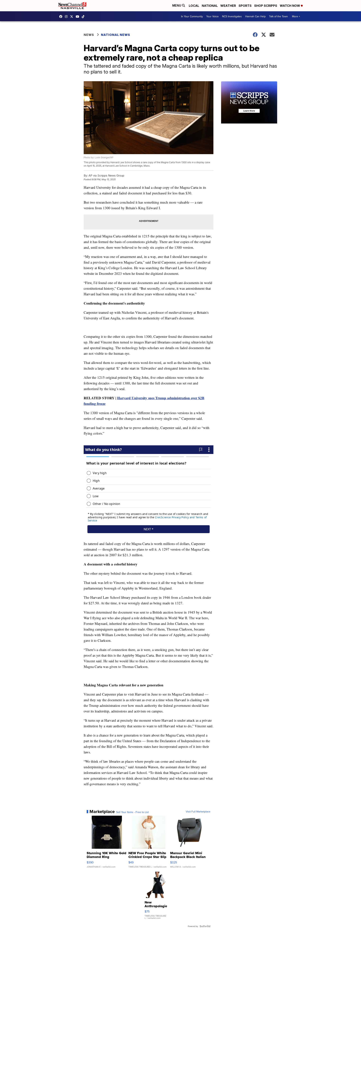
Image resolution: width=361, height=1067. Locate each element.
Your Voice (212, 16)
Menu (177, 5)
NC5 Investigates (232, 16)
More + (296, 16)
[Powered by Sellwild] (204, 926)
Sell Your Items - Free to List (132, 812)
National (210, 6)
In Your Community (192, 16)
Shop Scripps (265, 6)
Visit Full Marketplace (198, 811)
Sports (245, 6)
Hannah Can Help (255, 16)
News (89, 35)
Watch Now (290, 6)
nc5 (72, 16)
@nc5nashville (84, 16)
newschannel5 (61, 16)
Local (194, 6)
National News (115, 35)
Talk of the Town (278, 16)
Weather (228, 6)
